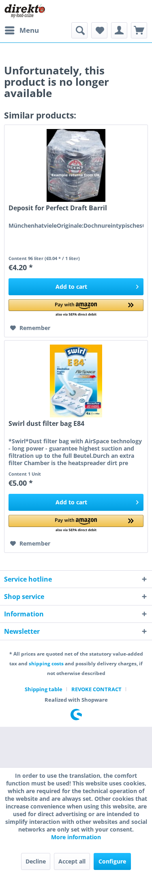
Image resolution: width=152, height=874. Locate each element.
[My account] (119, 30)
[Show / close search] (79, 30)
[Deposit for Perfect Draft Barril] (76, 165)
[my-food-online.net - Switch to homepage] (24, 11)
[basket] (139, 30)
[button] (76, 308)
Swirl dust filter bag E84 (46, 423)
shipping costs (46, 663)
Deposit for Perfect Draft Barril (58, 208)
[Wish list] (99, 30)
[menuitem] (21, 30)
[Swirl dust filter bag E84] (76, 381)
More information (76, 837)
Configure (112, 861)
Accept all (72, 861)
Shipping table (43, 689)
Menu (29, 30)
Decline (36, 861)
